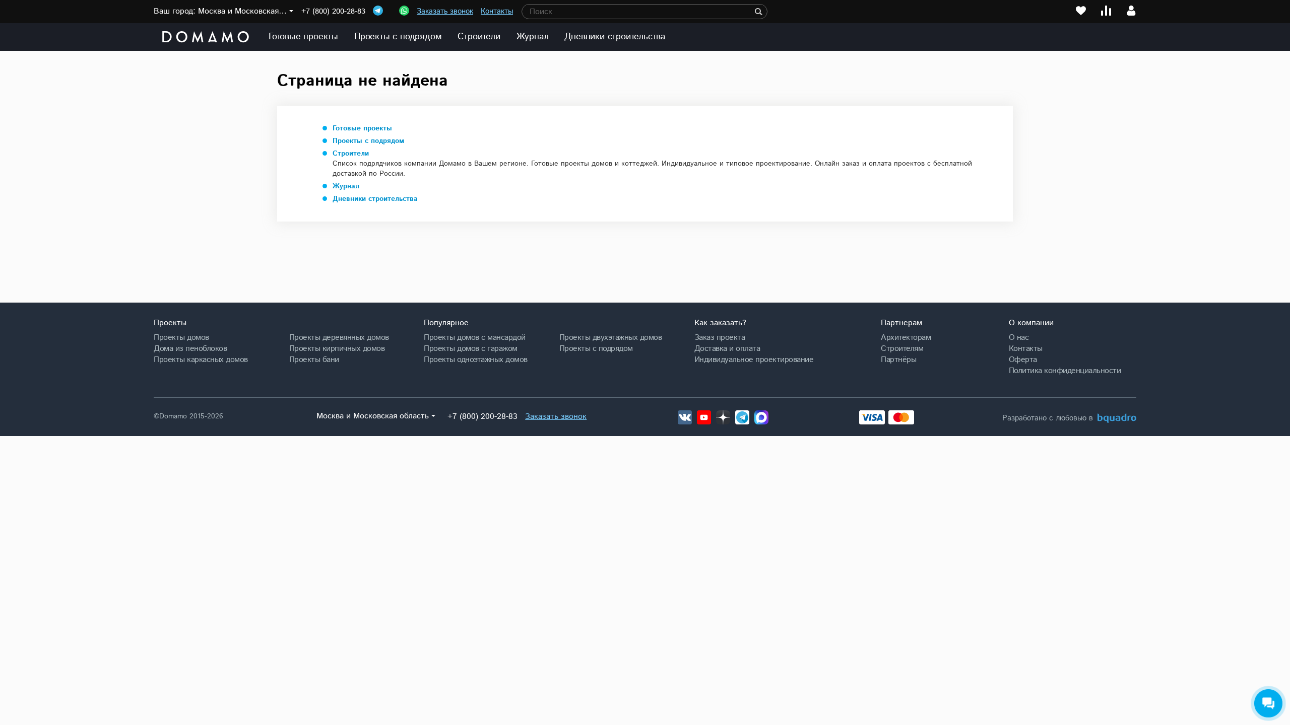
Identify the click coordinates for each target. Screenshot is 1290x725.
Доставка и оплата (727, 348)
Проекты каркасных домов (201, 359)
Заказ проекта (719, 337)
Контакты (497, 11)
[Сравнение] (1106, 11)
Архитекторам (906, 337)
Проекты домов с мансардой (475, 337)
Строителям (902, 348)
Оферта (1023, 359)
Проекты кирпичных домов (337, 348)
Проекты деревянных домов (339, 337)
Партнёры (898, 359)
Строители (479, 36)
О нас (1019, 337)
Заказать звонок (445, 11)
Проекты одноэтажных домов (476, 359)
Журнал (533, 36)
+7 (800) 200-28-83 (333, 11)
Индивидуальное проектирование (754, 359)
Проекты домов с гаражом (471, 348)
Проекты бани (314, 359)
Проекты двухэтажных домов (610, 337)
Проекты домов (181, 337)
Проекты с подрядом (397, 36)
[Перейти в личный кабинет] (1131, 11)
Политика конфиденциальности (1065, 370)
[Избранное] (1081, 11)
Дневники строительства (614, 36)
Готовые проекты (303, 36)
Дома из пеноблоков (190, 348)
